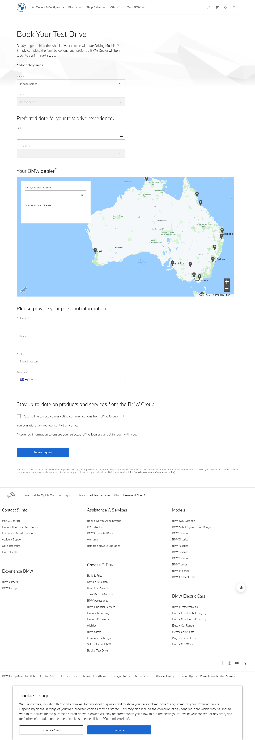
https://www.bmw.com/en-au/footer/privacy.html (151, 472)
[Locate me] (81, 194)
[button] (227, 281)
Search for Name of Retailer (38, 205)
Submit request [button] (42, 452)
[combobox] (55, 194)
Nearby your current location (38, 187)
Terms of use (204, 295)
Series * (20, 76)
